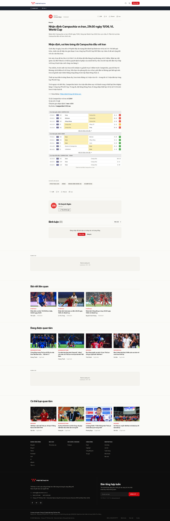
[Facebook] (32, 503)
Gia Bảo (116, 357)
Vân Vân (32, 430)
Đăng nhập (135, 3)
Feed (87, 445)
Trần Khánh (89, 357)
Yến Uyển (32, 315)
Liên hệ (106, 448)
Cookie (138, 518)
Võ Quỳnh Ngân (58, 17)
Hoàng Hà (60, 430)
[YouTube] (36, 503)
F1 (31, 459)
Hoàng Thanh (33, 357)
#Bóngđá (88, 350)
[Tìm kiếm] (125, 3)
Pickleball (32, 453)
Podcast (70, 445)
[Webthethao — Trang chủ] (38, 3)
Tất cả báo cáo (52, 445)
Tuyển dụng (107, 450)
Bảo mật (107, 456)
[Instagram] (40, 503)
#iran (63, 184)
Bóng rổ (32, 448)
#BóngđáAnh (117, 350)
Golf (31, 456)
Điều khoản (107, 453)
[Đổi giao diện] (129, 3)
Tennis (32, 450)
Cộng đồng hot (89, 450)
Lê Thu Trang (61, 315)
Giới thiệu (107, 445)
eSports (32, 462)
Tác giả (88, 453)
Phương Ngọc (89, 430)
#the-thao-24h (54, 184)
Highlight (88, 448)
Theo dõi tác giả (65, 209)
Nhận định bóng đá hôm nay (71, 94)
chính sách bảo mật (116, 498)
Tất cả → (44, 8)
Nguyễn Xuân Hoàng (91, 315)
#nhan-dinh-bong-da (75, 184)
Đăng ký (89, 234)
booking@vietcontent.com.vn (40, 492)
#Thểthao (33, 308)
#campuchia (88, 184)
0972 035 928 (46, 495)
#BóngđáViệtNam (35, 350)
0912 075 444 (36, 495)
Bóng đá (51, 22)
